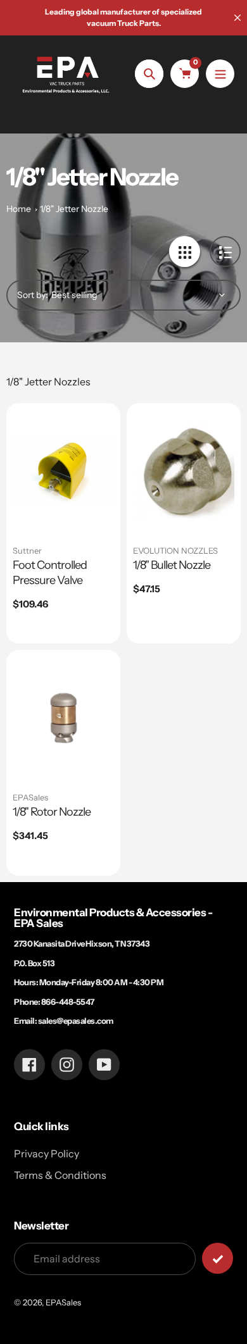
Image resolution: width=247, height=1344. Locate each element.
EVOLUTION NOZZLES (175, 550)
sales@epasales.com (75, 1021)
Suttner (27, 550)
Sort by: (32, 295)
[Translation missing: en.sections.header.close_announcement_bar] (237, 17)
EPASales (30, 797)
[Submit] (217, 1258)
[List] (225, 251)
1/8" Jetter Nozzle (74, 209)
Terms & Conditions (60, 1175)
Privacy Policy (46, 1153)
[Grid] (184, 251)
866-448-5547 (67, 1002)
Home (18, 209)
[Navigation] (220, 73)
